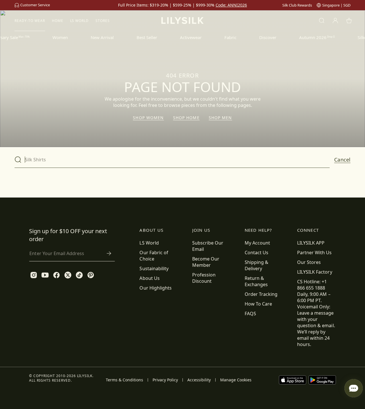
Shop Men (220, 117)
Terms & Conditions (124, 379)
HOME (57, 20)
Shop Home (186, 117)
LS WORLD (79, 20)
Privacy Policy (165, 379)
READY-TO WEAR (30, 20)
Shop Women (148, 117)
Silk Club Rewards (297, 5)
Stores (103, 20)
